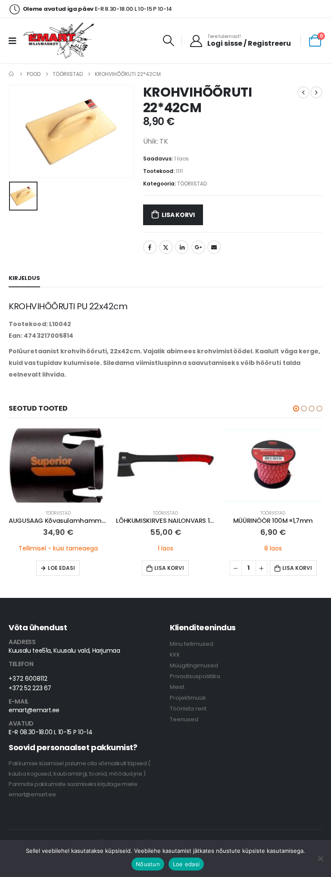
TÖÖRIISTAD (192, 183)
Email (214, 247)
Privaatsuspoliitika (195, 676)
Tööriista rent (188, 708)
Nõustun (148, 864)
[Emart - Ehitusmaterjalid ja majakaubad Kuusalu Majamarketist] (59, 41)
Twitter (166, 247)
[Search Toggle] (168, 40)
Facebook (150, 247)
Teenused (184, 719)
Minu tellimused (191, 644)
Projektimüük (188, 698)
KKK (175, 655)
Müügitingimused (194, 665)
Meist (177, 687)
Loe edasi (61, 568)
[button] (296, 408)
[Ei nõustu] (320, 858)
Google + (198, 247)
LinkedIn (182, 247)
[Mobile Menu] (15, 40)
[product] (58, 465)
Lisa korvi (178, 215)
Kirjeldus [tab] (24, 278)
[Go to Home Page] (12, 74)
